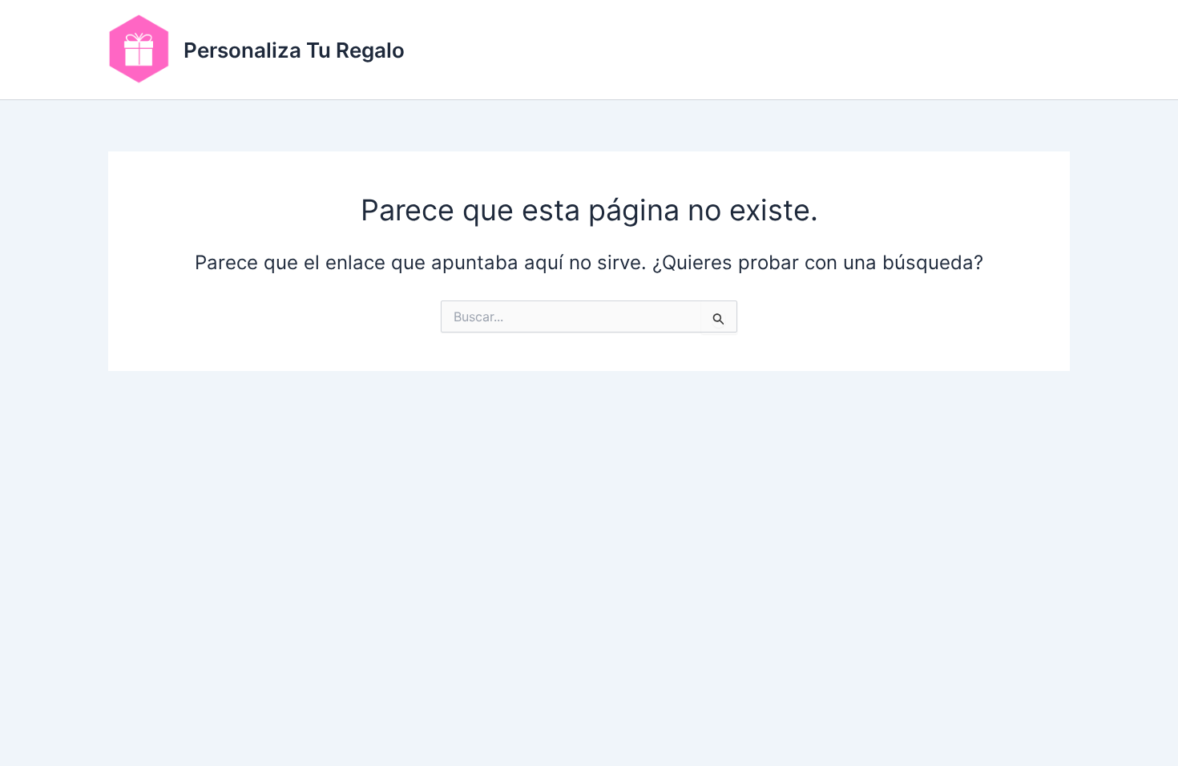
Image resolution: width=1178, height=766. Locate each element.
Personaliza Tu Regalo (294, 50)
